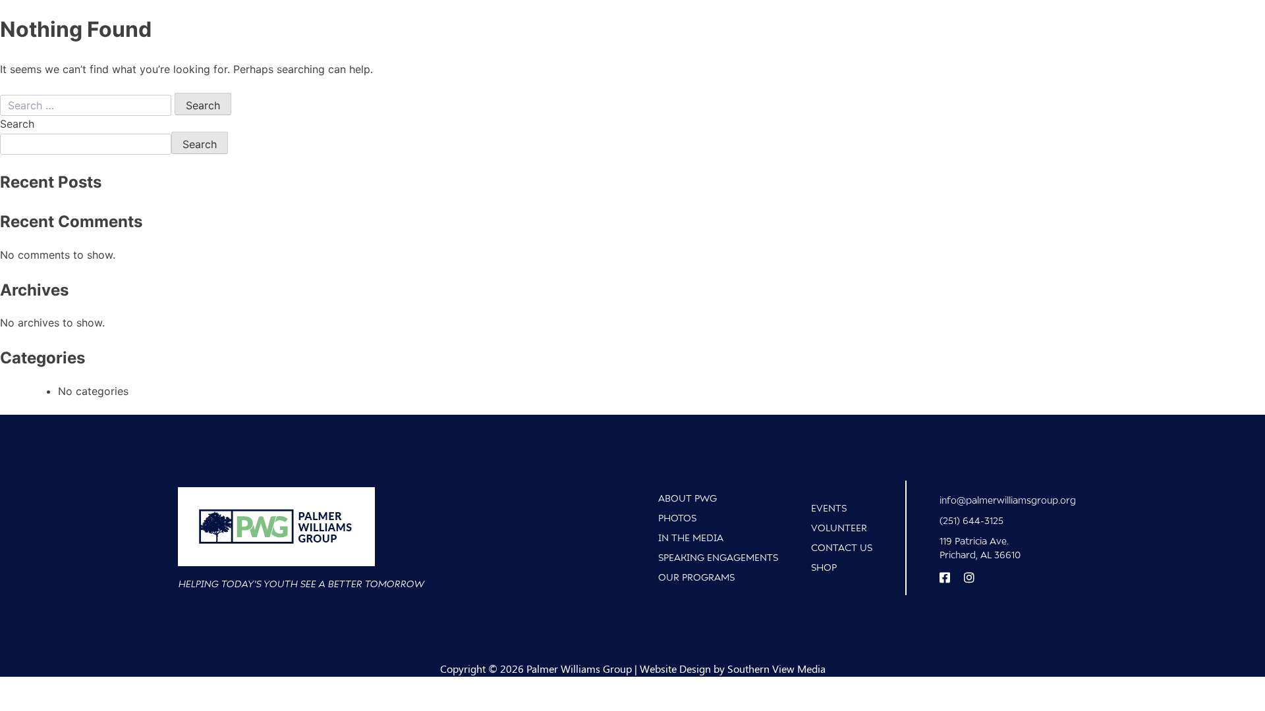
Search (17, 123)
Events (829, 508)
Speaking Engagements (718, 557)
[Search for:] (87, 105)
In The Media (690, 537)
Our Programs (696, 577)
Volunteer (839, 527)
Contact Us (841, 547)
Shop (824, 567)
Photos (677, 517)
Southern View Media (776, 668)
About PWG (687, 498)
